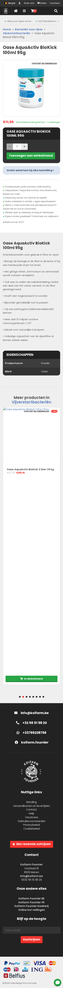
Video (43, 3)
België (11, 3)
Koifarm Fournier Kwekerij (31, 906)
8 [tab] (43, 697)
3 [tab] (26, 697)
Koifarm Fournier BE (31, 898)
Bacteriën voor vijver (29, 29)
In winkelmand (33, 678)
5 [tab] (33, 697)
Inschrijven (31, 939)
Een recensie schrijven (33, 844)
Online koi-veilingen (31, 910)
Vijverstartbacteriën (16, 33)
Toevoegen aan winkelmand (31, 156)
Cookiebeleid (31, 828)
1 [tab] (20, 697)
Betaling (31, 802)
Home (7, 29)
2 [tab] (23, 697)
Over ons (29, 3)
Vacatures (31, 817)
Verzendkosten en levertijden (31, 806)
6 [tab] (36, 697)
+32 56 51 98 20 (34, 723)
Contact (55, 3)
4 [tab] (30, 697)
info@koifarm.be (35, 713)
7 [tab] (40, 697)
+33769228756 (34, 732)
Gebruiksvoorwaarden (31, 821)
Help (31, 813)
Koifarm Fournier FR (31, 902)
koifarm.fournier (34, 742)
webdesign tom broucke (23, 983)
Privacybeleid (31, 825)
